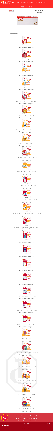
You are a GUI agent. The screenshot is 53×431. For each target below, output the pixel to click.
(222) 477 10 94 (27, 423)
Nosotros (31, 2)
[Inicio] (5, 3)
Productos (13, 2)
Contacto (46, 2)
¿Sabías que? (25, 2)
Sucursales (19, 2)
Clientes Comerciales (39, 2)
